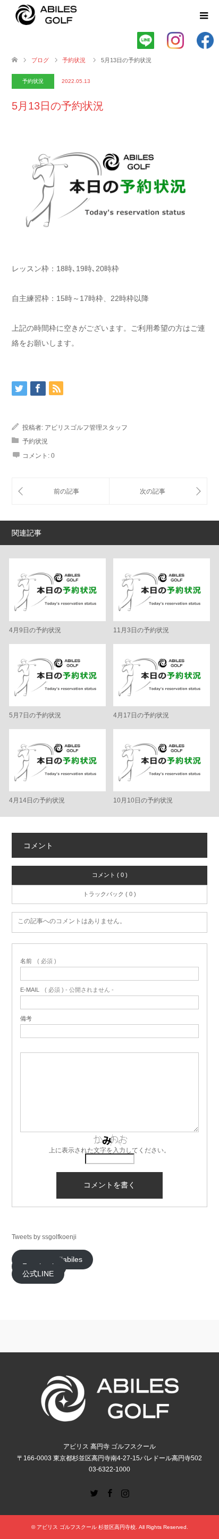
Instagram (125, 1492)
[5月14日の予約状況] (158, 491)
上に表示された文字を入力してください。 (109, 1150)
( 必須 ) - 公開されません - (67, 990)
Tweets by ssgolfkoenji (44, 1237)
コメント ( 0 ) (110, 875)
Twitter (94, 1492)
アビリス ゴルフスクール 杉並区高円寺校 (86, 1527)
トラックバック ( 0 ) (109, 894)
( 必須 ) (38, 961)
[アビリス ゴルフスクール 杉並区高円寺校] (46, 15)
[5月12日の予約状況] (60, 491)
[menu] (203, 16)
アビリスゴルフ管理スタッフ (86, 427)
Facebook (109, 1492)
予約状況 (33, 81)
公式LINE (38, 1274)
